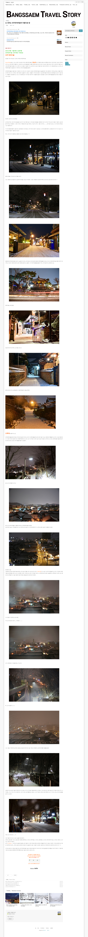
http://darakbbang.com (11, 38)
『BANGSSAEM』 (9, 4)
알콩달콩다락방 (10, 40)
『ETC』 (74, 4)
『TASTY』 (34, 4)
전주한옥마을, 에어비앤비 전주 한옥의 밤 (16, 31)
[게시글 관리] (11, 875)
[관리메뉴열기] (86, 2)
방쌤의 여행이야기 (11, 912)
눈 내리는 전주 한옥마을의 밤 (9, 886)
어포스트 (44, 930)
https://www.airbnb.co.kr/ (12, 29)
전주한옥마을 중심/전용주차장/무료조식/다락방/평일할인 (18, 41)
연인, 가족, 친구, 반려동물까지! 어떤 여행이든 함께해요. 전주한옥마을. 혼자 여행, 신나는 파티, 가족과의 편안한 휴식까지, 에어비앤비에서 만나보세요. (30, 33)
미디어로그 (42, 928)
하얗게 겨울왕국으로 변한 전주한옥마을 (11, 884)
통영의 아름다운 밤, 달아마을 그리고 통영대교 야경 (12, 881)
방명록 (51, 928)
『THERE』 (26, 4)
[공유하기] (9, 875)
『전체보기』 (9, 2)
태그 (38, 928)
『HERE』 (18, 4)
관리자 (48, 930)
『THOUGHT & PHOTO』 (65, 4)
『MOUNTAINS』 (53, 4)
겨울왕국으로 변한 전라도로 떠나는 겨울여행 (12, 885)
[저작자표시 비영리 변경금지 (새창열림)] (19, 875)
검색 (81, 30)
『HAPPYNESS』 (43, 4)
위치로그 (47, 928)
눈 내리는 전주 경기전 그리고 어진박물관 (11, 882)
